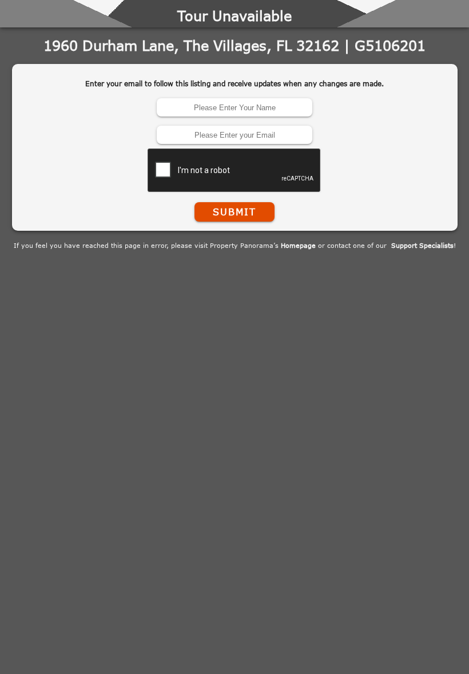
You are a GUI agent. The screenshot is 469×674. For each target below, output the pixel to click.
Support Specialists (422, 245)
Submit (234, 212)
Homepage (298, 245)
